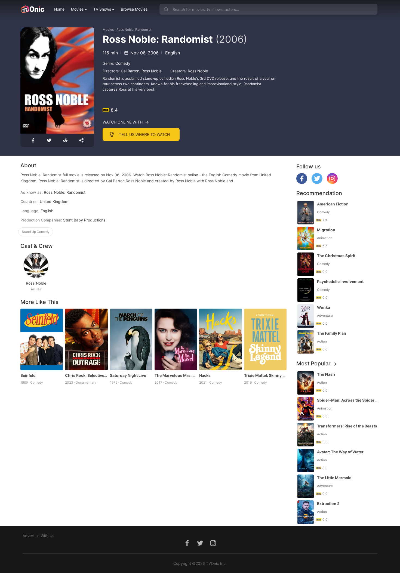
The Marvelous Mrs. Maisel (176, 375)
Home (59, 9)
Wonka (323, 307)
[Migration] (305, 238)
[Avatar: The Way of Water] (305, 460)
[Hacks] (220, 339)
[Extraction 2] (305, 512)
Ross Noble (151, 71)
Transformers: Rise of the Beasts (347, 426)
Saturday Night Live (128, 375)
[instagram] (332, 182)
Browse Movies (134, 9)
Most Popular (313, 363)
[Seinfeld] (41, 339)
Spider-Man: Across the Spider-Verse (348, 400)
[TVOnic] (32, 9)
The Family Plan (331, 333)
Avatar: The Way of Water (340, 451)
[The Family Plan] (305, 342)
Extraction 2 (328, 503)
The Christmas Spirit (336, 255)
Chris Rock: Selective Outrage (86, 375)
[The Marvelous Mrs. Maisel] (176, 339)
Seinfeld (28, 375)
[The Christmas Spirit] (305, 264)
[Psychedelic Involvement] (305, 290)
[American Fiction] (305, 212)
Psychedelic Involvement (340, 281)
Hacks (205, 375)
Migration (326, 229)
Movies (77, 9)
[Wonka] (305, 316)
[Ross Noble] (36, 265)
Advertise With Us (38, 535)
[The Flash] (305, 383)
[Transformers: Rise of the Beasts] (305, 434)
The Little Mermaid (334, 477)
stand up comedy (36, 232)
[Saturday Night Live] (131, 339)
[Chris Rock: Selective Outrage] (86, 339)
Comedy (122, 63)
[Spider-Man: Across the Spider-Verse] (305, 409)
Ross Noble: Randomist (133, 29)
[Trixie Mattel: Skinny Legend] (265, 339)
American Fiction (333, 204)
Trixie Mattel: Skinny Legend (265, 375)
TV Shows (102, 9)
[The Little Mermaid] (305, 486)
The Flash (326, 374)
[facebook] (301, 182)
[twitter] (317, 182)
